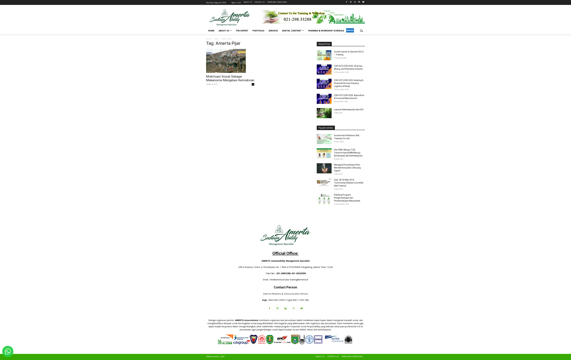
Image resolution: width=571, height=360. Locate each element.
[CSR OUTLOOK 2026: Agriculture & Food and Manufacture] (324, 99)
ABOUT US (320, 356)
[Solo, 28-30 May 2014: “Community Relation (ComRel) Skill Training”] (324, 182)
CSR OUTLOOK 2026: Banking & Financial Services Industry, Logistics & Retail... (348, 83)
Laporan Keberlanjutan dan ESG (349, 109)
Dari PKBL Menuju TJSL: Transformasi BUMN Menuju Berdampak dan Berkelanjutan (348, 153)
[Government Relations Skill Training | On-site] (324, 139)
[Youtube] (363, 2)
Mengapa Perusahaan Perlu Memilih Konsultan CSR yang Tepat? (347, 168)
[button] (361, 30)
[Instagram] (351, 2)
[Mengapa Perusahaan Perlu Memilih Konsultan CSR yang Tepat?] (324, 168)
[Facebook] (346, 2)
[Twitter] (355, 2)
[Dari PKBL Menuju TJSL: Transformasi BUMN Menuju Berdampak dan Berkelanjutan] (324, 153)
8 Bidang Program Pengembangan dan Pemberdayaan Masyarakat (347, 198)
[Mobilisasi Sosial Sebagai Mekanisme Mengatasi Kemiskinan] (230, 61)
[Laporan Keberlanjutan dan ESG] (324, 113)
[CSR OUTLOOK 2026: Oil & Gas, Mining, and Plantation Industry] (324, 69)
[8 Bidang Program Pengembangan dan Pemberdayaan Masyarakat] (324, 198)
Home (208, 39)
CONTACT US (333, 356)
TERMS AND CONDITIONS (352, 356)
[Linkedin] (285, 308)
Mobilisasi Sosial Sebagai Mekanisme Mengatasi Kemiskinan (230, 78)
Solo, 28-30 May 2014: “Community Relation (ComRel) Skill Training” (348, 183)
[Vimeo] (359, 2)
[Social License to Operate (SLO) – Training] (324, 55)
